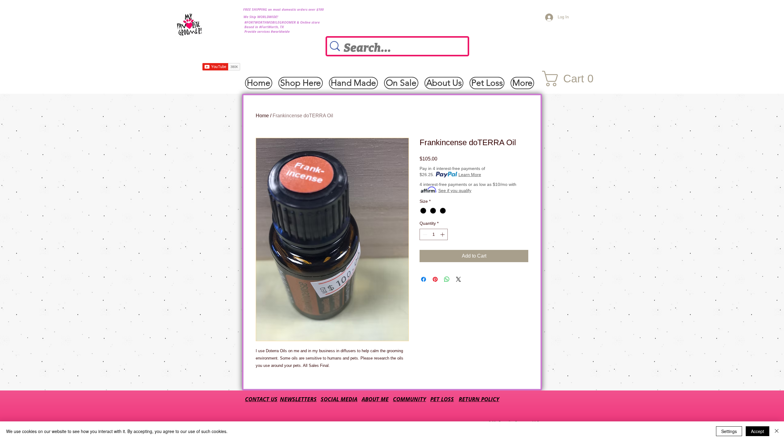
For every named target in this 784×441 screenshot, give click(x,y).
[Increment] (443, 234)
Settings (729, 431)
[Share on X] (458, 279)
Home (262, 115)
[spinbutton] (433, 234)
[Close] (776, 431)
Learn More (469, 174)
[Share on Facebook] (423, 279)
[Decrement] (424, 234)
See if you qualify (454, 190)
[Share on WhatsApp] (446, 279)
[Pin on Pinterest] (435, 279)
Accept (757, 431)
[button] (572, 78)
